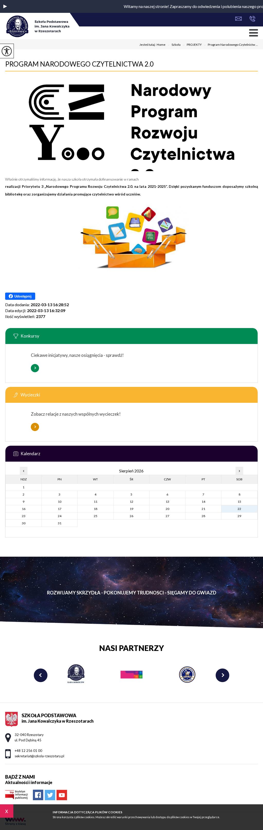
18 (95, 509)
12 (131, 501)
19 (131, 509)
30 (23, 523)
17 (59, 509)
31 (59, 523)
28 (203, 516)
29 (239, 516)
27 (167, 516)
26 (131, 516)
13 (167, 501)
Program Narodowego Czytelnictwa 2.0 (79, 64)
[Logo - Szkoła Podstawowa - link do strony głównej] (37, 26)
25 (95, 516)
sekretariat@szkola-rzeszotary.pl (239, 19)
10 (59, 501)
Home (161, 44)
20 (167, 509)
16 (23, 509)
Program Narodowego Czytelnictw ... (231, 45)
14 (203, 501)
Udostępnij (23, 296)
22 (239, 509)
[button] (5, 6)
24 (59, 516)
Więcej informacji (35, 368)
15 (239, 501)
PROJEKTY (192, 45)
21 (203, 509)
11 (95, 501)
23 (23, 516)
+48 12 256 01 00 (251, 19)
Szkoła (174, 45)
